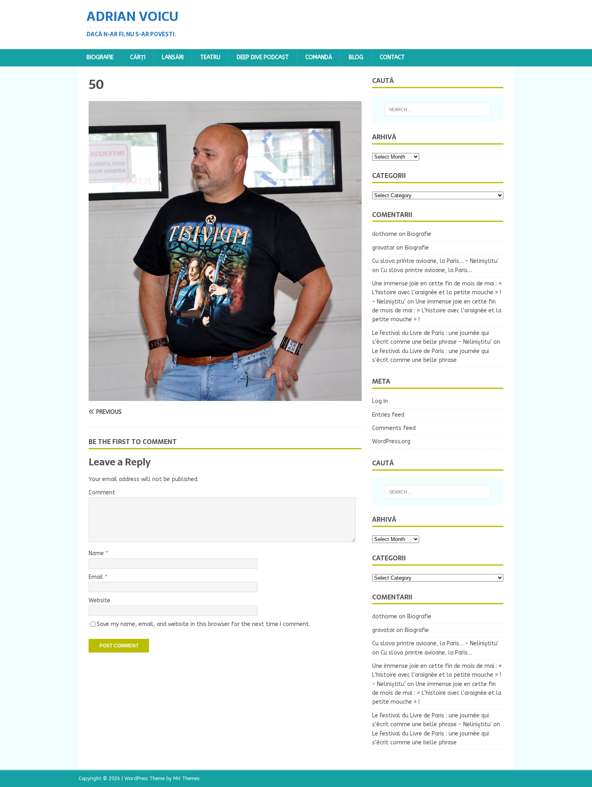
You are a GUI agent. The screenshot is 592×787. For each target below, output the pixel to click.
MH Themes (186, 778)
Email (97, 577)
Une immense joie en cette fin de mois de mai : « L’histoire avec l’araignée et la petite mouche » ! (436, 310)
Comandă (318, 57)
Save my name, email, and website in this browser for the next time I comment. (203, 624)
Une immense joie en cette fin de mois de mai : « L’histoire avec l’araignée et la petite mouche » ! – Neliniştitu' (437, 292)
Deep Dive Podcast (263, 57)
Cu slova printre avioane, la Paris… (426, 270)
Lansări (173, 57)
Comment (102, 492)
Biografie (100, 57)
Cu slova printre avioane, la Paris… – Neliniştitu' (435, 261)
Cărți (137, 57)
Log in (380, 401)
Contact (392, 57)
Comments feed (394, 428)
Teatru (210, 57)
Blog (356, 57)
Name (97, 553)
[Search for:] (438, 109)
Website (99, 600)
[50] (225, 396)
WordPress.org (391, 441)
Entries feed (388, 414)
